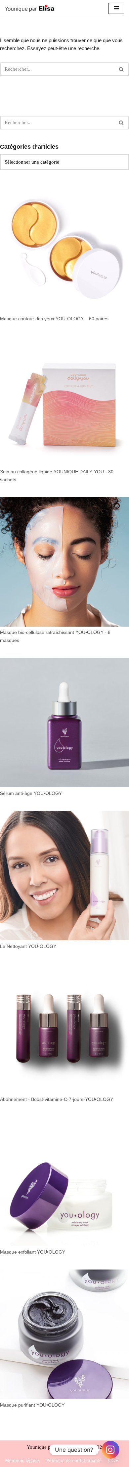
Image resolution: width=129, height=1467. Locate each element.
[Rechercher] (121, 69)
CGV (113, 1460)
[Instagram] (110, 1450)
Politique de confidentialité (74, 1460)
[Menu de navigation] (116, 8)
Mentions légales (22, 1460)
